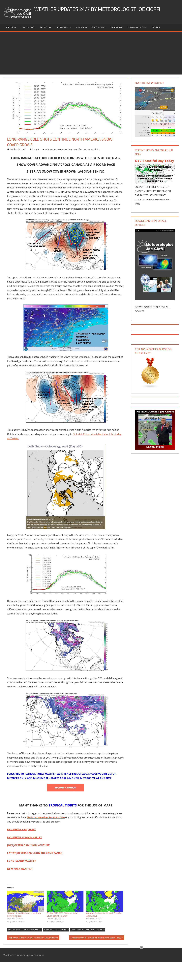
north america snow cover (56, 929)
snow (90, 149)
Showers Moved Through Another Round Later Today (96, 938)
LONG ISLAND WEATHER (21, 860)
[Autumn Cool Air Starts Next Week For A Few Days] (104, 901)
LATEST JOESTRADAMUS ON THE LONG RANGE (34, 853)
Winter (80, 27)
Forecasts (63, 27)
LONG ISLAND (27, 27)
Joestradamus (60, 149)
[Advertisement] (91, 53)
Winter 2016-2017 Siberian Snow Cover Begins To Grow (62, 914)
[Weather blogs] (150, 387)
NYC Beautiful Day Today (154, 161)
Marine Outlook (137, 27)
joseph (35, 149)
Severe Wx (116, 27)
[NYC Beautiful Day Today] (155, 182)
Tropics (155, 27)
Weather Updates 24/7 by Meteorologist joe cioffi (97, 9)
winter (97, 149)
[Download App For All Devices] (155, 299)
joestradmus (14, 929)
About (9, 27)
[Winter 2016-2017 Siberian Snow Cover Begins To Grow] (65, 901)
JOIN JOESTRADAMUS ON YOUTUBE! (28, 845)
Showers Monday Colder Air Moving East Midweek (34, 938)
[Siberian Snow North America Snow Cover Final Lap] (25, 901)
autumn (49, 149)
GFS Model (45, 27)
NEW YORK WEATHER (19, 868)
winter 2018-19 (98, 929)
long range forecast (77, 149)
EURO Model (98, 27)
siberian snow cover (80, 929)
